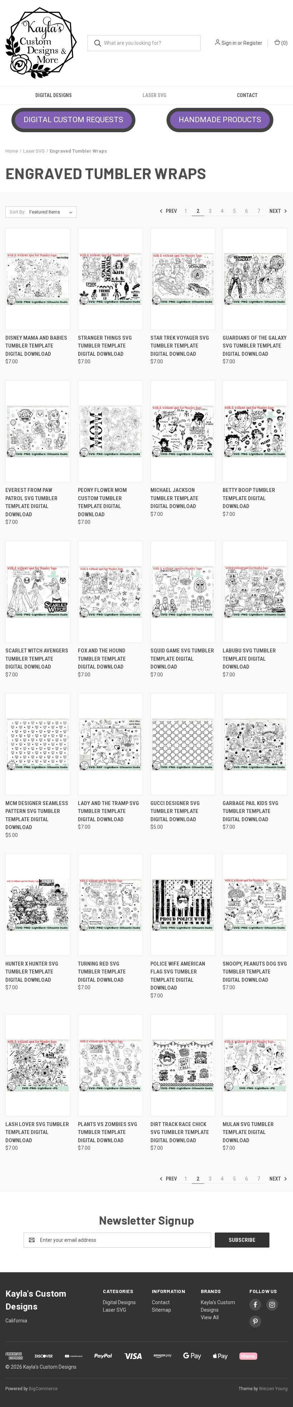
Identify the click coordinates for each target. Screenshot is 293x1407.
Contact (247, 95)
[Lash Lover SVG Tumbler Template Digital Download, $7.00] (38, 1065)
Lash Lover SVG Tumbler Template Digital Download (37, 1132)
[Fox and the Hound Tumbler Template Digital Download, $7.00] (110, 591)
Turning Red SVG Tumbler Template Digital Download (102, 972)
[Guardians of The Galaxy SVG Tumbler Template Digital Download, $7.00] (255, 279)
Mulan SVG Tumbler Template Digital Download (248, 1132)
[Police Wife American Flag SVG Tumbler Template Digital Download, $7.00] (183, 904)
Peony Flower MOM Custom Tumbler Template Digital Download (102, 502)
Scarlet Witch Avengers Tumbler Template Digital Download (36, 658)
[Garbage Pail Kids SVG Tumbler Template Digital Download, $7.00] (255, 744)
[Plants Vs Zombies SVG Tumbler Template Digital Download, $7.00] (110, 1065)
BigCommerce (43, 1388)
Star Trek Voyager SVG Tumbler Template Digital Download (179, 346)
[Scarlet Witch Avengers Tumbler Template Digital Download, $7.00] (38, 591)
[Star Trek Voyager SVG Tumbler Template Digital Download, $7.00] (183, 279)
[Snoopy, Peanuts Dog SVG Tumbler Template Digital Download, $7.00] (255, 904)
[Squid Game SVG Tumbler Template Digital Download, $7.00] (183, 591)
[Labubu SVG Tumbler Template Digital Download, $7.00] (255, 591)
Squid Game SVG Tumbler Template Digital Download (182, 658)
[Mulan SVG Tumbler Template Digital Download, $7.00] (255, 1065)
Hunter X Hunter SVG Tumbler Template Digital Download (31, 972)
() (284, 43)
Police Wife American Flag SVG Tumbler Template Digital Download (177, 976)
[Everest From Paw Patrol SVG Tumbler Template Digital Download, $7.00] (38, 431)
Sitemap (161, 1310)
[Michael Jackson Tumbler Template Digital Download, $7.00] (183, 431)
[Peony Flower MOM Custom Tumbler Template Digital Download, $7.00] (110, 431)
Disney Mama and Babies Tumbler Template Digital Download (36, 346)
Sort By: (17, 212)
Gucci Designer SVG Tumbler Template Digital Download (175, 811)
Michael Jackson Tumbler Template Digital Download (174, 498)
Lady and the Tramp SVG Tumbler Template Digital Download (108, 811)
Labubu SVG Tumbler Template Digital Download (249, 658)
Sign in (229, 43)
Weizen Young (273, 1388)
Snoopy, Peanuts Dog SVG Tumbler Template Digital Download (255, 972)
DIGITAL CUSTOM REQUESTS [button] (73, 119)
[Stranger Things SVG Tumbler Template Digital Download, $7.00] (110, 279)
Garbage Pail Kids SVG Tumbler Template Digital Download (250, 811)
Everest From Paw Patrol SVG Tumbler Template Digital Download (31, 502)
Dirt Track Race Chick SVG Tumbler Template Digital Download (179, 1132)
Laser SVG (154, 95)
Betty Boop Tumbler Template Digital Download (249, 498)
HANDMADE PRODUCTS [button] (220, 119)
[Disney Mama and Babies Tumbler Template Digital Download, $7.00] (38, 279)
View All (210, 1317)
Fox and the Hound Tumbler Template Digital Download (102, 658)
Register (252, 43)
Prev (171, 211)
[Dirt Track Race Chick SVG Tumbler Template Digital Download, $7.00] (183, 1065)
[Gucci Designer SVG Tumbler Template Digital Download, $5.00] (183, 744)
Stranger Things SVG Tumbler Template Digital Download (105, 346)
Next (275, 211)
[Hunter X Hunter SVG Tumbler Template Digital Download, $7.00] (38, 904)
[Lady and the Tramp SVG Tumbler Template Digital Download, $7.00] (110, 744)
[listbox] (52, 212)
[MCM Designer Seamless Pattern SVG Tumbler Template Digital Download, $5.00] (38, 744)
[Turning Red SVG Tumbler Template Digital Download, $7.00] (110, 904)
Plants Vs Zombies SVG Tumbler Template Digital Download (107, 1132)
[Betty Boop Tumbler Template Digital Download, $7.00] (255, 431)
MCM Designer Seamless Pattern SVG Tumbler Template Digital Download (36, 815)
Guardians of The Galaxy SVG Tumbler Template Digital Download (255, 346)
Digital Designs (53, 95)
